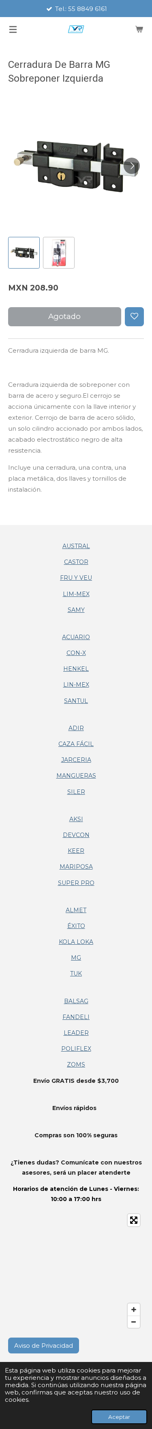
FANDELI (76, 1017)
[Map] (76, 1271)
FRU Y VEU (76, 577)
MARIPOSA (76, 866)
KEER (76, 850)
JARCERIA (76, 759)
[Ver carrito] (139, 29)
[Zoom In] (134, 1309)
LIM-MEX (76, 594)
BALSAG (76, 1001)
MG (76, 957)
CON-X (76, 653)
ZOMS (76, 1064)
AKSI (76, 819)
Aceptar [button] (119, 1417)
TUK (76, 973)
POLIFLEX (76, 1048)
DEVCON (76, 835)
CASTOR (76, 562)
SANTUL (76, 701)
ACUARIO (76, 637)
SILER (76, 792)
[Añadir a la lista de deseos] (134, 316)
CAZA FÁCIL (76, 744)
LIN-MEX (76, 684)
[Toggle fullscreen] (134, 1220)
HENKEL (76, 668)
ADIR (76, 728)
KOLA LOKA (76, 941)
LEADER (76, 1033)
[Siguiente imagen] (132, 166)
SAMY (76, 610)
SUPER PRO (76, 883)
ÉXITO (76, 926)
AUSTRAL (76, 546)
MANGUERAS (76, 775)
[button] (24, 253)
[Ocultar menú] (13, 29)
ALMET (76, 910)
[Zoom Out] (134, 1322)
